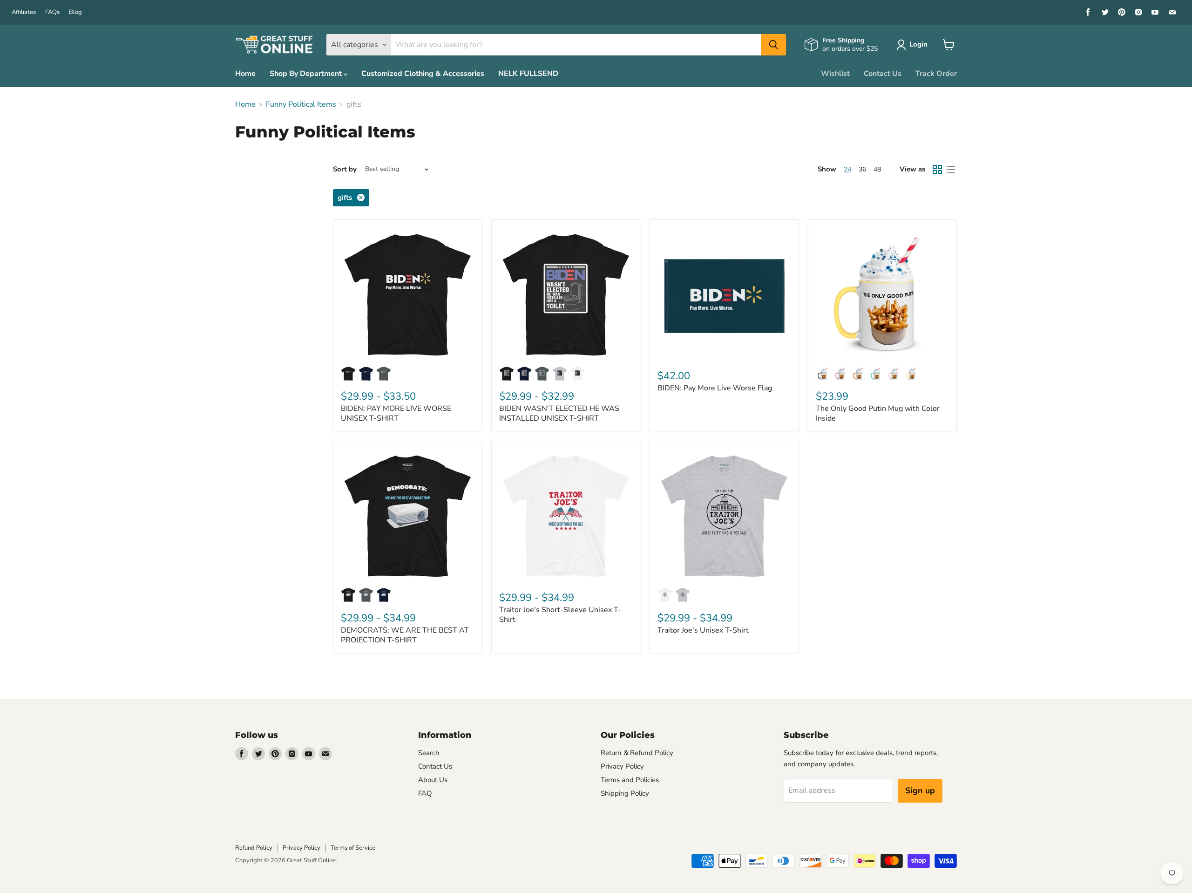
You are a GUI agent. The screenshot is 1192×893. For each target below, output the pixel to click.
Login (918, 44)
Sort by (345, 169)
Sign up (920, 790)
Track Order (936, 73)
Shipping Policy (625, 793)
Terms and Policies (630, 779)
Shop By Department (307, 73)
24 (847, 169)
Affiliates (24, 12)
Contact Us (882, 73)
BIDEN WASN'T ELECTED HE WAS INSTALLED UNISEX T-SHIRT (559, 413)
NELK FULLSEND (528, 73)
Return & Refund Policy (637, 752)
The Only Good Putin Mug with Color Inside (878, 413)
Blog (75, 12)
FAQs (52, 12)
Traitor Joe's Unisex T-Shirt (703, 630)
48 (877, 169)
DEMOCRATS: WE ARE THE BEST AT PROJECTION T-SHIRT (405, 635)
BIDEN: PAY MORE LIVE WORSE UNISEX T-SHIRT (396, 413)
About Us (432, 779)
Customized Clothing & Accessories (422, 73)
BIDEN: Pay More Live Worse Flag (714, 388)
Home (245, 73)
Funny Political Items (301, 104)
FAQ (425, 793)
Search (429, 752)
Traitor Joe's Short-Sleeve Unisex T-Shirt (560, 615)
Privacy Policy (622, 766)
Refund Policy (253, 848)
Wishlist (835, 73)
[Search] (773, 44)
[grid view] (937, 169)
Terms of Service (353, 848)
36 (862, 169)
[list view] (950, 169)
